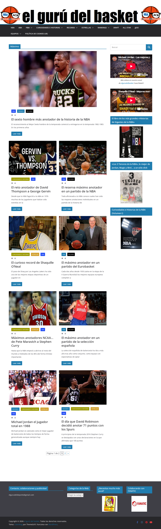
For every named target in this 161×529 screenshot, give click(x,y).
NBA (12, 27)
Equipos (14, 33)
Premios (21, 111)
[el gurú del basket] (80, 7)
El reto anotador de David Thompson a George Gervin (31, 189)
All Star (127, 27)
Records (71, 27)
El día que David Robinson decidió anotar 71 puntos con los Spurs (83, 425)
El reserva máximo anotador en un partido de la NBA (82, 189)
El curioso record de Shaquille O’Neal (32, 264)
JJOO (137, 27)
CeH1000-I (15, 409)
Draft (116, 27)
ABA (20, 27)
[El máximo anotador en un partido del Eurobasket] (83, 233)
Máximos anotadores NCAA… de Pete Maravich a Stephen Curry (32, 342)
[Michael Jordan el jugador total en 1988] (32, 387)
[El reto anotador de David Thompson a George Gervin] (32, 158)
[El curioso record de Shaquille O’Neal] (32, 233)
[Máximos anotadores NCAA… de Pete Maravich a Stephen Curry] (32, 308)
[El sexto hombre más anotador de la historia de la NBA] (58, 79)
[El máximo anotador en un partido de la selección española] (83, 308)
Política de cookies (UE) (36, 33)
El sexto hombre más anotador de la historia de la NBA (50, 119)
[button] (31, 27)
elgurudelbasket (127, 83)
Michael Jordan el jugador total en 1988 (29, 424)
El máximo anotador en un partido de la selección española (81, 342)
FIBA (28, 27)
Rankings (102, 27)
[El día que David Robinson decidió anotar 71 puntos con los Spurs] (83, 387)
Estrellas (86, 27)
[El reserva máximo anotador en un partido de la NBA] (83, 158)
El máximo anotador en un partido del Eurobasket (81, 264)
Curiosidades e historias (48, 27)
